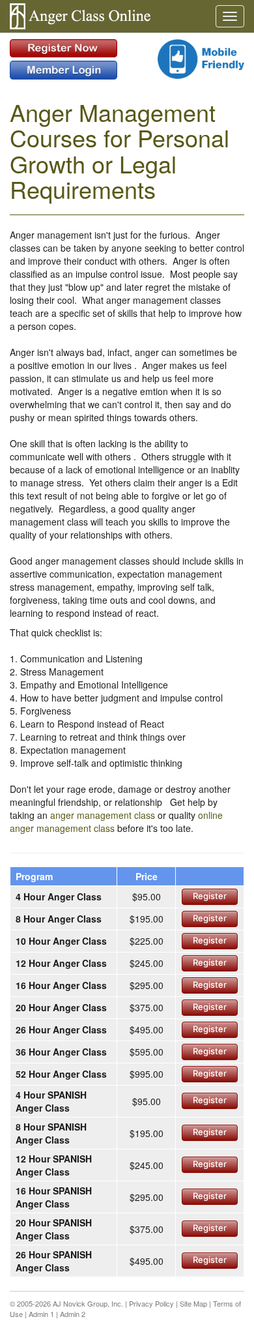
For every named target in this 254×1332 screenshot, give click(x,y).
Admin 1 (41, 1314)
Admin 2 (72, 1314)
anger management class (102, 814)
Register (210, 896)
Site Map (193, 1303)
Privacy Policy (151, 1303)
